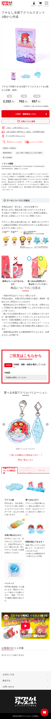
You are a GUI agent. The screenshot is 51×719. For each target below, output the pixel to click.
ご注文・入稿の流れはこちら (17, 128)
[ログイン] (34, 3)
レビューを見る (36, 142)
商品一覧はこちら (25, 460)
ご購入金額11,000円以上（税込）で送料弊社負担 (25, 132)
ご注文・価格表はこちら (25, 114)
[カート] (40, 3)
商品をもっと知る (14, 142)
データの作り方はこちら (15, 136)
